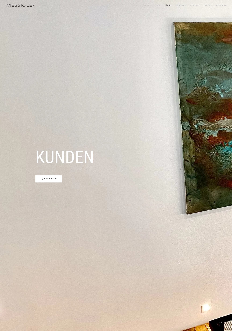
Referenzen (50, 179)
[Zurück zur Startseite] (20, 5)
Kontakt (195, 5)
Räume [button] (168, 5)
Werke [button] (157, 5)
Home (147, 5)
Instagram (221, 5)
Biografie (181, 5)
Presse (207, 5)
